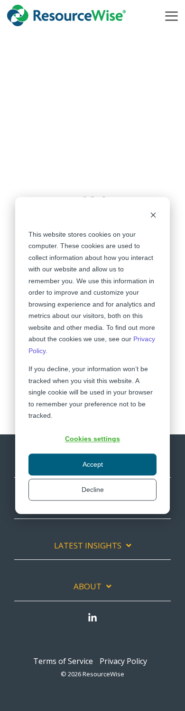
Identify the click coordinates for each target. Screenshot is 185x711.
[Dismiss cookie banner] (153, 216)
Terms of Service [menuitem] (63, 661)
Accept (93, 464)
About (88, 586)
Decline (93, 489)
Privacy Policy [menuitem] (123, 661)
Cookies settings (92, 439)
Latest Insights (87, 545)
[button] (171, 15)
